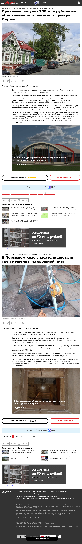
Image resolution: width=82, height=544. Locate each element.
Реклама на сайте (48, 491)
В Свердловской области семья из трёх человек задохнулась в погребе (40, 402)
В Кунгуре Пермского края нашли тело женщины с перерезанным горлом (22, 451)
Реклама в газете (61, 491)
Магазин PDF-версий (22, 494)
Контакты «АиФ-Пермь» (66, 494)
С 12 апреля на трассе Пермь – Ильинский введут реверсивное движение (63, 214)
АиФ (16, 76)
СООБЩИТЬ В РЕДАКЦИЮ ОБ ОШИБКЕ (27, 501)
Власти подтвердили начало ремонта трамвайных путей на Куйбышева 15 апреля (23, 208)
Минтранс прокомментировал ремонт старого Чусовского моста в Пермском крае (64, 208)
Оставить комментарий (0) (65, 177)
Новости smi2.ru (8, 248)
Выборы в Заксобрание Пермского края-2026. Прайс (32, 498)
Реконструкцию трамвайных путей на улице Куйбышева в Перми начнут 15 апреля (24, 220)
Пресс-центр (37, 491)
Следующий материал (42, 538)
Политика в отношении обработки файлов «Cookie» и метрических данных (35, 523)
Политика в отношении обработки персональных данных (31, 522)
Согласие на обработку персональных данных (28, 521)
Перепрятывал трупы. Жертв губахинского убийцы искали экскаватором (63, 457)
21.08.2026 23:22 (7, 254)
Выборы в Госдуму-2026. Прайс (47, 496)
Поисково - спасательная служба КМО (14, 318)
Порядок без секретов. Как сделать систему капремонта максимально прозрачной (24, 214)
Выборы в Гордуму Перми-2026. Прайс (62, 498)
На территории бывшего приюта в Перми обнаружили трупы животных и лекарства (63, 451)
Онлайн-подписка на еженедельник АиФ (44, 494)
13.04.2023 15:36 (6, 8)
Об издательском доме (23, 491)
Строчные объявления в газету (26, 496)
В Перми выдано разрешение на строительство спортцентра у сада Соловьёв (40, 158)
